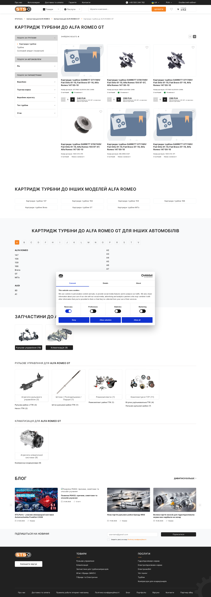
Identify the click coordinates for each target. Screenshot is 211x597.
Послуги (71, 9)
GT (16, 274)
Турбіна (20, 47)
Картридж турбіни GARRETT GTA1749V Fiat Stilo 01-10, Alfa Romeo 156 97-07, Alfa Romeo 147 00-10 (127, 82)
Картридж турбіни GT (82, 207)
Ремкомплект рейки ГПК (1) (101, 402)
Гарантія (72, 2)
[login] (100, 47)
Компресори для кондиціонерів (152, 581)
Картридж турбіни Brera (36, 207)
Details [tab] (105, 283)
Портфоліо (141, 592)
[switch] (93, 311)
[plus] (72, 99)
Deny (74, 320)
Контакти (86, 2)
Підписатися (178, 534)
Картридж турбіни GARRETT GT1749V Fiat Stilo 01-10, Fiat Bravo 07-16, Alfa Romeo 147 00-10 (80, 82)
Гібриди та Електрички (86, 577)
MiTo (17, 277)
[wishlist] (171, 9)
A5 (107, 261)
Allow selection (105, 320)
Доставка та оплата (54, 2)
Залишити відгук (28, 564)
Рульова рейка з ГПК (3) (26, 405)
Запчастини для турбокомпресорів (92, 569)
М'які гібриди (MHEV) (86, 573)
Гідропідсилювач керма (148, 561)
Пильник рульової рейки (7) (138, 406)
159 (16, 262)
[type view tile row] (190, 36)
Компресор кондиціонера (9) (28, 463)
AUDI (17, 285)
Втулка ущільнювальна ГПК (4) (140, 402)
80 (16, 290)
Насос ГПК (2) (21, 408)
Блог (128, 592)
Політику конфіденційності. (137, 539)
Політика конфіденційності (107, 592)
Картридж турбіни (27, 44)
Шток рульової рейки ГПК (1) (65, 405)
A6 (107, 265)
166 (16, 266)
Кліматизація (82, 565)
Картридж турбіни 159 (128, 201)
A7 (107, 269)
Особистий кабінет (187, 2)
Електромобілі (144, 569)
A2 (107, 250)
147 (16, 255)
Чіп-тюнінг (142, 573)
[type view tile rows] (194, 36)
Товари (49, 9)
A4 (107, 258)
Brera (17, 270)
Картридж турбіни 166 (175, 201)
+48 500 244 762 (137, 2)
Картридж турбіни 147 (36, 201)
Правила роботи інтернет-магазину (72, 592)
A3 (107, 254)
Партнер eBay (186, 592)
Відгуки (156, 592)
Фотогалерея (34, 2)
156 (16, 259)
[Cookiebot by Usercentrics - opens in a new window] (143, 276)
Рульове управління (85, 561)
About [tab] (138, 283)
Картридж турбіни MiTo (128, 207)
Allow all (137, 320)
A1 (16, 294)
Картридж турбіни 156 (82, 201)
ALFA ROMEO (21, 250)
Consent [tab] (72, 283)
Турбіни (141, 577)
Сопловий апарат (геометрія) (30, 51)
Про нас (18, 2)
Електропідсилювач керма (150, 565)
